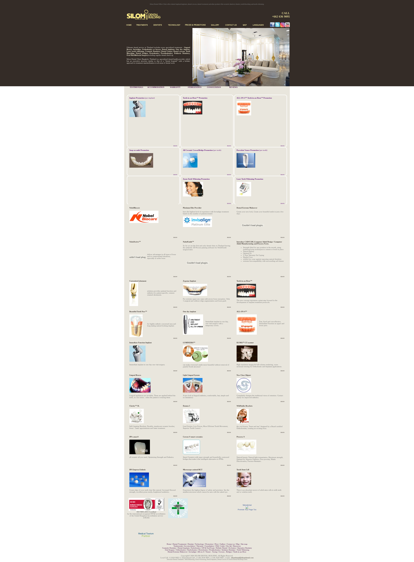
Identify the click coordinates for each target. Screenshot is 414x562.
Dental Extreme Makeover (177, 552)
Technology (199, 544)
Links (222, 546)
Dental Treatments (179, 544)
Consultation (209, 546)
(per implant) (142, 98)
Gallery (222, 544)
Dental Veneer (166, 51)
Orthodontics (181, 550)
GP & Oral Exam (208, 548)
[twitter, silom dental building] (277, 26)
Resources (237, 546)
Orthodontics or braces (151, 49)
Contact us (231, 544)
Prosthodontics (166, 53)
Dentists (191, 544)
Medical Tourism (146, 533)
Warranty (199, 546)
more (175, 146)
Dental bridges (142, 53)
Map (238, 544)
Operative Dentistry (244, 548)
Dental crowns (179, 51)
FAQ (217, 546)
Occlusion (232, 548)
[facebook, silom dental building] (272, 26)
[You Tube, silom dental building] (287, 26)
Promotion (209, 544)
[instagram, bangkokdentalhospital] (282, 26)
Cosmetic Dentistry (152, 51)
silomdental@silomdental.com (242, 558)
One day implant (183, 49)
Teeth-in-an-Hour (239, 552)
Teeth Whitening (243, 550)
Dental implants (168, 49)
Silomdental (247, 505)
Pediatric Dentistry (182, 53)
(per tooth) (202, 150)
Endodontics (195, 548)
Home (169, 544)
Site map (244, 544)
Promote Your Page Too (247, 510)
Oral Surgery (170, 550)
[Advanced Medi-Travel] (178, 519)
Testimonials (178, 546)
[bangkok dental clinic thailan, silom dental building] (153, 20)
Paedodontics (192, 550)
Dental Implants (184, 548)
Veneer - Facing (212, 552)
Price (216, 544)
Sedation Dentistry (228, 550)
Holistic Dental (221, 548)
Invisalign (137, 49)
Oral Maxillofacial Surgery (137, 55)
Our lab (229, 546)
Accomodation (189, 546)
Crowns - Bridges (225, 552)
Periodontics (154, 53)
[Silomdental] (247, 508)
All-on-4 (201, 552)
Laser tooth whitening (135, 51)
